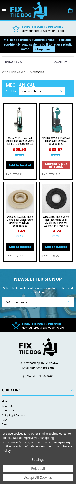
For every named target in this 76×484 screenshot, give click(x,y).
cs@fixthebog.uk (42, 367)
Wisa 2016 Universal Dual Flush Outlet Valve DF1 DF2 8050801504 (20, 141)
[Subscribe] (68, 302)
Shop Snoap (43, 49)
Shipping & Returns (14, 415)
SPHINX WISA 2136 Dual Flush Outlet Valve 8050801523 (56, 141)
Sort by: (11, 91)
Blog (4, 424)
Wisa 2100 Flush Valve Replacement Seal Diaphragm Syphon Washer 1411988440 (56, 221)
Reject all (38, 468)
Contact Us (8, 410)
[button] (38, 61)
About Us (7, 406)
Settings (38, 459)
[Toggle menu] (6, 10)
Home (5, 401)
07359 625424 (49, 363)
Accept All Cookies (38, 477)
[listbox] (42, 91)
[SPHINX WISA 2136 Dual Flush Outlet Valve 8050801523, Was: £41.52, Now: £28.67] (56, 120)
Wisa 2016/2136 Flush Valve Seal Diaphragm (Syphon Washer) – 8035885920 (20, 221)
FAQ (4, 419)
